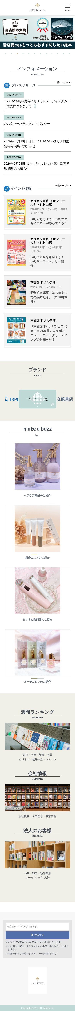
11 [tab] (63, 54)
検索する (38, 935)
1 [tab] (6, 54)
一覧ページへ (62, 82)
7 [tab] (40, 54)
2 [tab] (11, 54)
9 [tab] (52, 54)
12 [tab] (69, 54)
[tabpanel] (37, 32)
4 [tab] (23, 54)
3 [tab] (17, 54)
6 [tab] (35, 54)
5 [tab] (29, 54)
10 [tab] (58, 54)
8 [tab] (46, 54)
